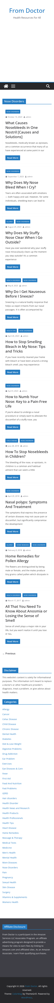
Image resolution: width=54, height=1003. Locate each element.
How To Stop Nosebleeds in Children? (26, 454)
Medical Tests (9, 842)
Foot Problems (9, 788)
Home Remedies (23, 545)
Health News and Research (16, 808)
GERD (5, 793)
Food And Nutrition (12, 783)
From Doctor (27, 10)
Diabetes (6, 739)
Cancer (5, 714)
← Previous (8, 653)
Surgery (6, 892)
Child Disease (12, 441)
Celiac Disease (9, 719)
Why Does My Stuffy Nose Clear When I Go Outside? (23, 237)
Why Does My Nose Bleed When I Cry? (21, 185)
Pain (4, 872)
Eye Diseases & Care (12, 768)
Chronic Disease (10, 729)
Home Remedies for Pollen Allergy (22, 558)
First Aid (6, 778)
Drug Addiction (10, 753)
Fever (5, 773)
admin (28, 117)
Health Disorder (13, 280)
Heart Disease (9, 828)
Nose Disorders (13, 112)
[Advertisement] (27, 53)
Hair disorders (9, 798)
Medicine (7, 847)
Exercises (7, 763)
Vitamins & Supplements (14, 897)
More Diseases (9, 862)
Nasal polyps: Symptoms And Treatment (26, 504)
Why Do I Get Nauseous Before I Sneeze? (25, 294)
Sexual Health (9, 882)
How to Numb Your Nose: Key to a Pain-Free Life (26, 401)
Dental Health (9, 734)
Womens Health (10, 902)
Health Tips (11, 331)
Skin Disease (8, 887)
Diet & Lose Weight (11, 743)
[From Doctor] (6, 86)
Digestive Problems (12, 748)
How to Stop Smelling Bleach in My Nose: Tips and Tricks (25, 346)
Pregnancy (7, 877)
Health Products (10, 813)
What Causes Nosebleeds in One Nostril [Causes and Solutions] (22, 129)
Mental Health (9, 857)
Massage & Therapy (12, 837)
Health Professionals (12, 818)
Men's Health (9, 852)
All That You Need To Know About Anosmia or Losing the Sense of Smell (26, 613)
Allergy (10, 222)
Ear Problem (8, 758)
